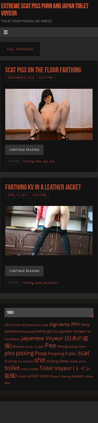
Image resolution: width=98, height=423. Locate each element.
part (41, 346)
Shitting (52, 361)
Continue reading (24, 149)
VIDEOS (44, 376)
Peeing (62, 346)
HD (89, 332)
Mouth (29, 346)
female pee (27, 331)
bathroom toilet (37, 325)
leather (53, 283)
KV (45, 283)
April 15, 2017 (18, 195)
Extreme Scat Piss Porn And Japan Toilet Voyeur (44, 9)
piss (45, 161)
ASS (23, 325)
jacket (39, 283)
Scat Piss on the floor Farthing (43, 70)
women (77, 376)
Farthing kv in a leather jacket (43, 187)
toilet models (30, 369)
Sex (20, 361)
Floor (38, 161)
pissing (25, 353)
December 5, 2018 (21, 77)
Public (71, 353)
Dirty (85, 324)
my (35, 346)
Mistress (18, 346)
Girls (56, 331)
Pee (50, 345)
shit (39, 359)
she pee (28, 361)
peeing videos (77, 346)
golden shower (73, 331)
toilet (12, 367)
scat (51, 161)
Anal (16, 324)
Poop (41, 353)
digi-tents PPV (64, 324)
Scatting (46, 77)
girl (50, 331)
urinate (22, 376)
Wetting (65, 376)
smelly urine (77, 361)
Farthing (28, 161)
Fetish (41, 331)
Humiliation (13, 339)
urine (33, 376)
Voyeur (55, 376)
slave (63, 361)
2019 (8, 325)
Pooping (56, 353)
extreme (12, 331)
